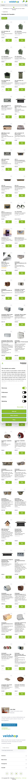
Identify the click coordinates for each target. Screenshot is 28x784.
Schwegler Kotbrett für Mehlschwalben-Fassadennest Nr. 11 (20, 623)
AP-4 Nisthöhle (18, 56)
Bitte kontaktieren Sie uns (9, 724)
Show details (20, 407)
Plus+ (20, 778)
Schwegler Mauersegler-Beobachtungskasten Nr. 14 (7, 341)
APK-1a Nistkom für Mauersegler (19, 133)
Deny (14, 419)
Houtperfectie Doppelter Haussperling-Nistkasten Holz (7, 560)
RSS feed (24, 778)
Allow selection (14, 415)
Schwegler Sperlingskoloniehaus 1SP (20, 560)
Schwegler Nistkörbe (20, 684)
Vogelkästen (5, 11)
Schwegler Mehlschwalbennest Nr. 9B (20, 470)
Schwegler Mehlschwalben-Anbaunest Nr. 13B (19, 499)
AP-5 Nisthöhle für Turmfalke (5, 81)
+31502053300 (4, 727)
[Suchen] (26, 5)
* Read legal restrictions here (7, 750)
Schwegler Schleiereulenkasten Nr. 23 (7, 623)
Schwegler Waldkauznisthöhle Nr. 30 (6, 290)
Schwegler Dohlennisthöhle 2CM (6, 594)
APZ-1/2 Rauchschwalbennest (6, 186)
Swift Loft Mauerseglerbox (5, 262)
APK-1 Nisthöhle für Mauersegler (6, 106)
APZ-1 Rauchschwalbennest (20, 160)
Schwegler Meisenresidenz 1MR (6, 654)
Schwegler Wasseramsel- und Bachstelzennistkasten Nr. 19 (20, 655)
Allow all (14, 411)
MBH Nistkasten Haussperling (5, 530)
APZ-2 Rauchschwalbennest (6, 212)
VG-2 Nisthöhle (18, 211)
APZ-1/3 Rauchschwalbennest (20, 186)
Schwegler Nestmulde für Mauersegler (6, 685)
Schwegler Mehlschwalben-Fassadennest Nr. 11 (6, 499)
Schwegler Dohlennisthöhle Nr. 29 (20, 594)
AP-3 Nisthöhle (4, 56)
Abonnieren (22, 747)
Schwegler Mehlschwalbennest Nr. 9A (6, 470)
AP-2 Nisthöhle (18, 31)
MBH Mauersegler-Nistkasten (5, 133)
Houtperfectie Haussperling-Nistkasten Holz (18, 530)
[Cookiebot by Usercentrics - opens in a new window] (20, 363)
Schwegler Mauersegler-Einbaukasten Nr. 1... (7, 315)
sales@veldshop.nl (5, 729)
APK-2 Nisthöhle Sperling (5, 160)
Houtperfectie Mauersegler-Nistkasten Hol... (20, 106)
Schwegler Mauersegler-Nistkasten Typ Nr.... (20, 315)
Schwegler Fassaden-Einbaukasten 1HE (20, 290)
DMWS (16, 778)
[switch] (24, 392)
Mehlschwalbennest (19, 237)
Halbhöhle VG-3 (5, 237)
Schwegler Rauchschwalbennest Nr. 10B (21, 263)
